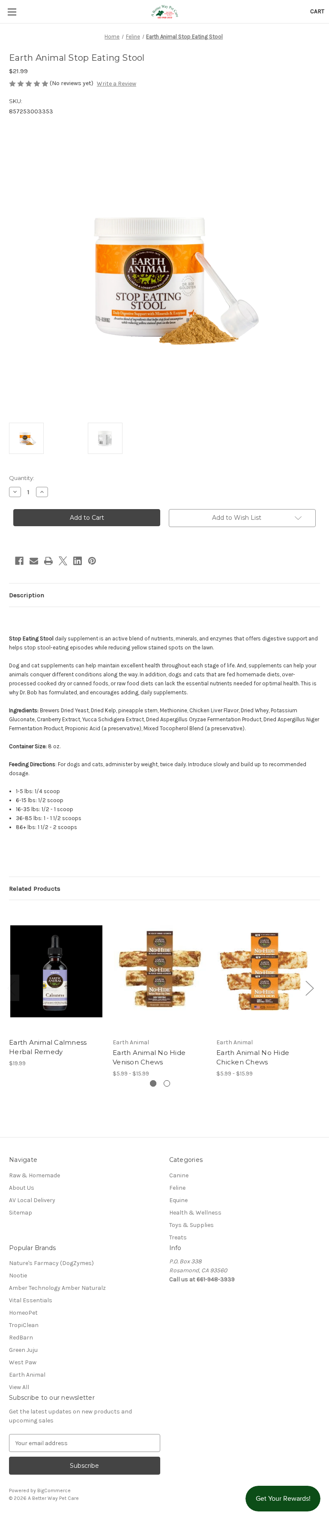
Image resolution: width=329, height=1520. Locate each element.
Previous (11, 988)
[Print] (48, 561)
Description (26, 595)
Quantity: (21, 477)
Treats (178, 1237)
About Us (21, 1187)
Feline (177, 1187)
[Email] (34, 561)
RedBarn (21, 1337)
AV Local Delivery (32, 1200)
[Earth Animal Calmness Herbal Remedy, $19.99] (56, 970)
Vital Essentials (30, 1300)
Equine (178, 1200)
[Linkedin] (77, 561)
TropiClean (24, 1325)
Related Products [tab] (34, 888)
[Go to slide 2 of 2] (167, 1083)
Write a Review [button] (116, 83)
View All (19, 1387)
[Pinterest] (92, 561)
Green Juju (23, 1350)
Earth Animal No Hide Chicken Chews (252, 1058)
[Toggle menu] (12, 12)
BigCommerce (54, 1490)
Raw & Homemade (34, 1175)
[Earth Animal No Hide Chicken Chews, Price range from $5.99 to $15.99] (264, 970)
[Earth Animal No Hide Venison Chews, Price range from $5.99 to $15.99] (160, 970)
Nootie (18, 1275)
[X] (63, 561)
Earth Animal (27, 1374)
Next (309, 988)
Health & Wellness (195, 1212)
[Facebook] (19, 561)
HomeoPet (23, 1312)
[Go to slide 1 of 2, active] (153, 1083)
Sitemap (20, 1212)
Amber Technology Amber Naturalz (57, 1288)
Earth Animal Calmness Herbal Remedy (48, 1047)
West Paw (22, 1362)
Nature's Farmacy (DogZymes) (51, 1263)
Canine (178, 1175)
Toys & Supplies (191, 1225)
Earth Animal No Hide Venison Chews (149, 1058)
